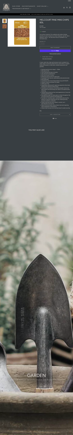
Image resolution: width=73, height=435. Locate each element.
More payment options (55, 53)
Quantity (43, 41)
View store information (47, 58)
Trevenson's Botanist (21, 8)
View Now (36, 382)
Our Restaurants (28, 6)
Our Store (16, 6)
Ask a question (55, 114)
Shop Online (42, 6)
